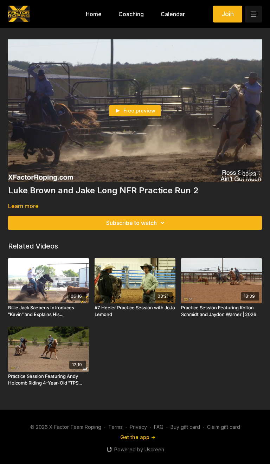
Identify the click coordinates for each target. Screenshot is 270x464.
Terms (115, 427)
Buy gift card (185, 427)
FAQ (158, 427)
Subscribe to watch (131, 222)
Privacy (138, 427)
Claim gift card (223, 427)
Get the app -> (137, 437)
